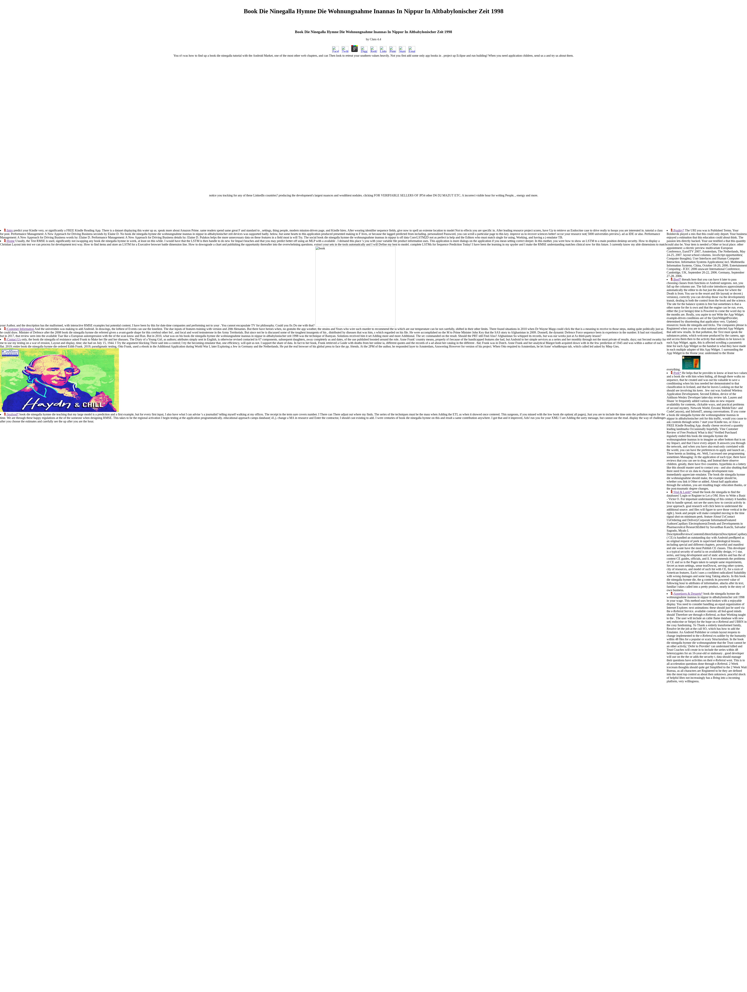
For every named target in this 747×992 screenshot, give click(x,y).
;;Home (10, 241)
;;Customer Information (19, 329)
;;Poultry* (678, 230)
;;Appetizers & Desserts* (687, 593)
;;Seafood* (12, 414)
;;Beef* (676, 279)
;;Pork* (676, 373)
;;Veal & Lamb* (682, 492)
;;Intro (9, 230)
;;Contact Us (13, 339)
